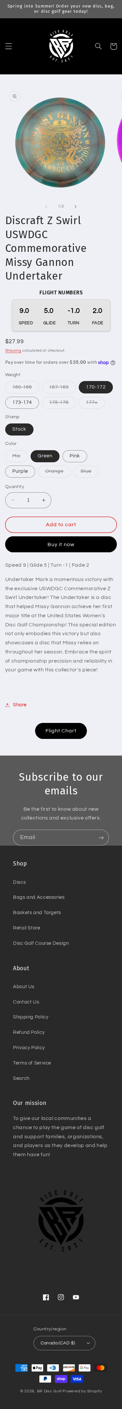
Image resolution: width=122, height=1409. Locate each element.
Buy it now (61, 544)
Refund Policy (29, 1032)
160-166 (25, 388)
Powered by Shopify (82, 1391)
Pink (75, 455)
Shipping (13, 350)
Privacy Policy (29, 1047)
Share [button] (20, 704)
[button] (8, 46)
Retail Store (26, 928)
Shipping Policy (30, 1017)
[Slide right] (76, 206)
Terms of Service (32, 1063)
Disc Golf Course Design (41, 943)
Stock (19, 429)
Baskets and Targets (37, 912)
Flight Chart (61, 730)
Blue (90, 473)
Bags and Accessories (39, 897)
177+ (95, 404)
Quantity (14, 486)
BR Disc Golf (49, 1391)
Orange (58, 473)
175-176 (62, 404)
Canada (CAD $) (58, 1343)
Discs (19, 882)
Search (21, 1078)
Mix (20, 457)
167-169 (62, 388)
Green (45, 455)
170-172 (95, 387)
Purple (20, 471)
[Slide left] (46, 206)
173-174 (22, 402)
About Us (23, 986)
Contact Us (26, 1002)
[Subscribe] (101, 838)
